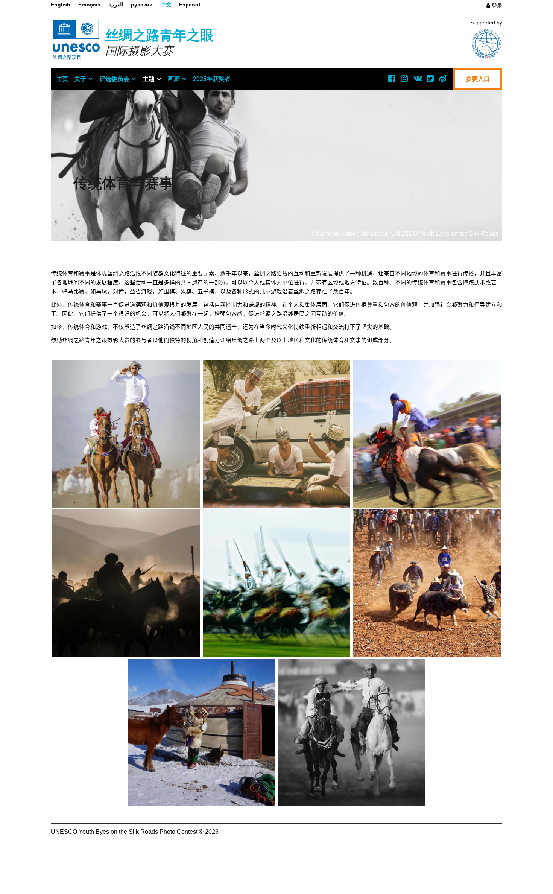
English (60, 5)
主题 (149, 79)
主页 (62, 79)
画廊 (174, 79)
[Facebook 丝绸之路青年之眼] (391, 78)
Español (189, 5)
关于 (80, 79)
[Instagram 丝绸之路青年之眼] (404, 78)
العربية (115, 5)
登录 (497, 6)
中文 (166, 5)
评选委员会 (114, 79)
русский (142, 5)
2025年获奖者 (212, 79)
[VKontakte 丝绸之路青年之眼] (417, 78)
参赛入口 (478, 79)
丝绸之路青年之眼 (159, 35)
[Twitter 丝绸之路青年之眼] (430, 78)
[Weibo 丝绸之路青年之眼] (442, 78)
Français (89, 5)
